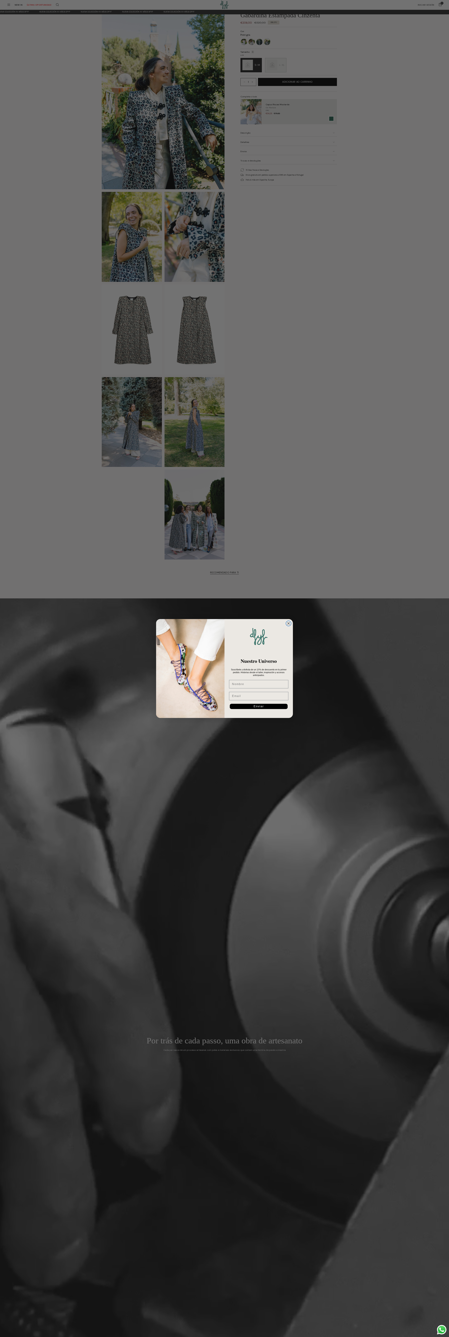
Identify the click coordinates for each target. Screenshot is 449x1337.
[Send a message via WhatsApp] (441, 1329)
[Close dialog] (288, 623)
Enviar (259, 706)
